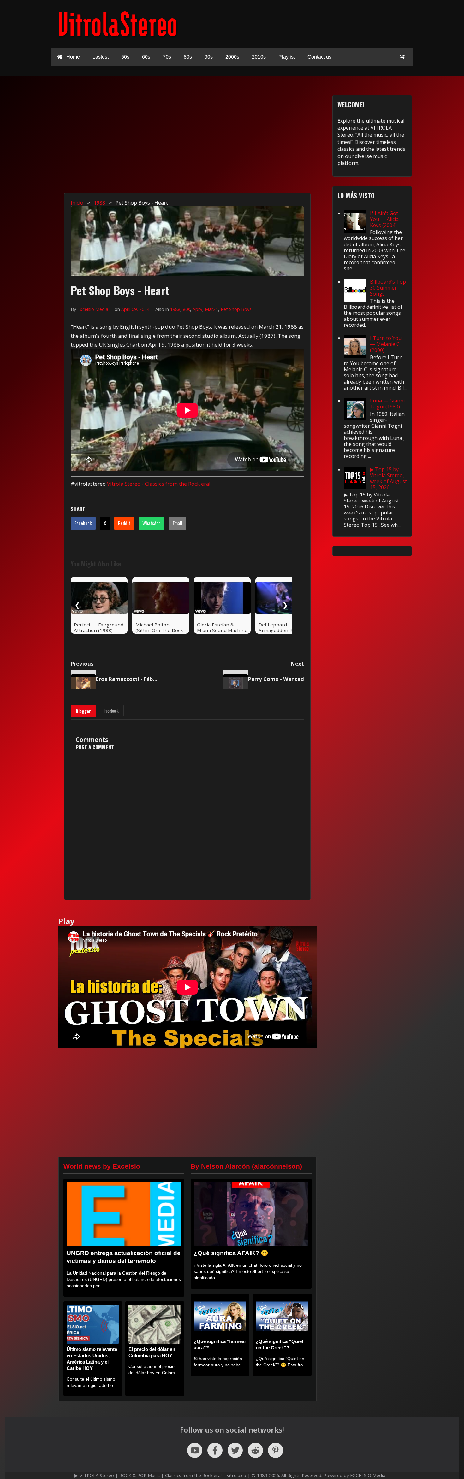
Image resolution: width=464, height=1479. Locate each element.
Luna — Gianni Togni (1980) (387, 403)
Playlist (286, 57)
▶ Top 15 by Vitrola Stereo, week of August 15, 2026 (388, 478)
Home (72, 57)
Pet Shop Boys (236, 309)
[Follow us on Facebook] (215, 1450)
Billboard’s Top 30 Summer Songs (388, 287)
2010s (259, 57)
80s (188, 57)
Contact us (319, 57)
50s (125, 57)
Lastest (100, 57)
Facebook (83, 522)
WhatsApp (151, 522)
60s (146, 57)
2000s (232, 57)
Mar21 (211, 309)
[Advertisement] (235, 139)
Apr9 (197, 309)
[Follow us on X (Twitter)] (235, 1450)
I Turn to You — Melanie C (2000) (386, 344)
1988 (175, 309)
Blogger (83, 711)
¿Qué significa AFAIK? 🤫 (231, 1253)
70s (167, 57)
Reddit (124, 522)
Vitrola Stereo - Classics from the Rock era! (158, 483)
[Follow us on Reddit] (255, 1450)
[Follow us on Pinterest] (275, 1450)
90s (209, 57)
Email (177, 522)
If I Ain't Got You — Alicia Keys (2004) (384, 219)
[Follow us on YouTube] (194, 1450)
